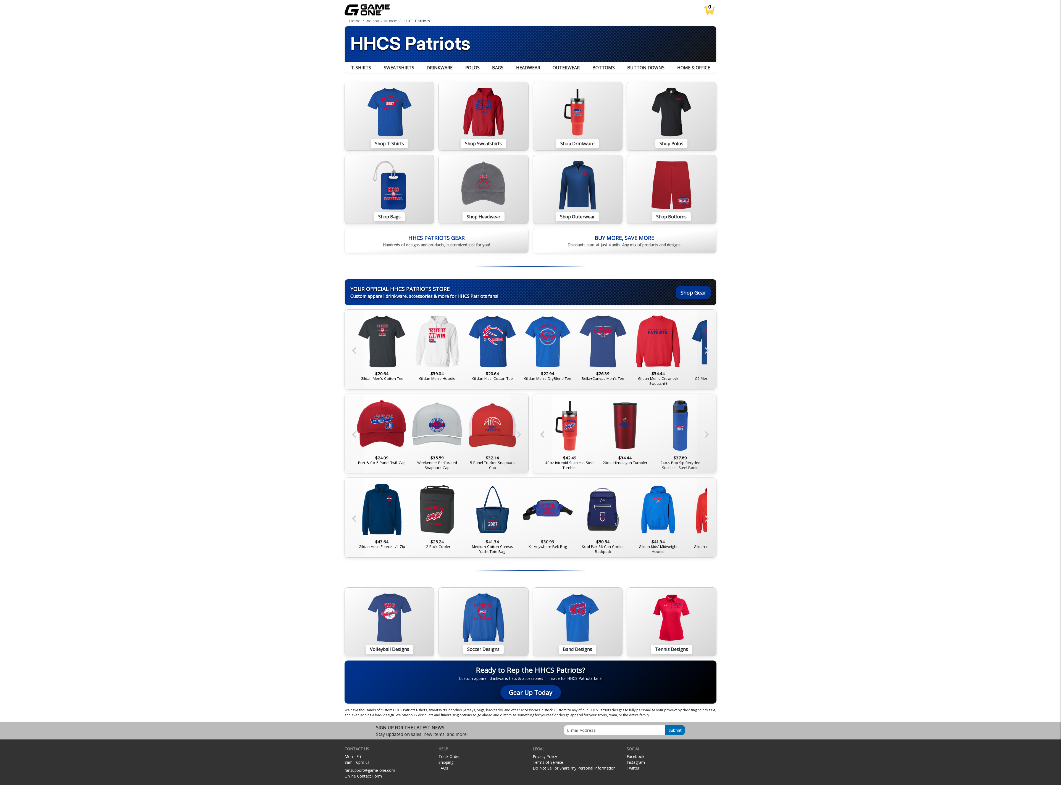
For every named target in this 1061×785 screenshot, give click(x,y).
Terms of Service (548, 762)
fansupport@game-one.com (370, 770)
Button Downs (646, 68)
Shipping (445, 762)
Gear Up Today (530, 692)
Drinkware (440, 68)
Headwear (528, 68)
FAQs (443, 768)
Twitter (633, 768)
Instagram (636, 762)
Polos (472, 68)
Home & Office (693, 68)
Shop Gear (693, 292)
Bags (497, 68)
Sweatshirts (399, 68)
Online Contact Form (363, 776)
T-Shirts (361, 68)
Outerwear (566, 68)
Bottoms (603, 68)
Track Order (449, 756)
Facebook (635, 756)
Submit (675, 730)
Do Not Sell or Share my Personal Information (574, 768)
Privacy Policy (545, 756)
